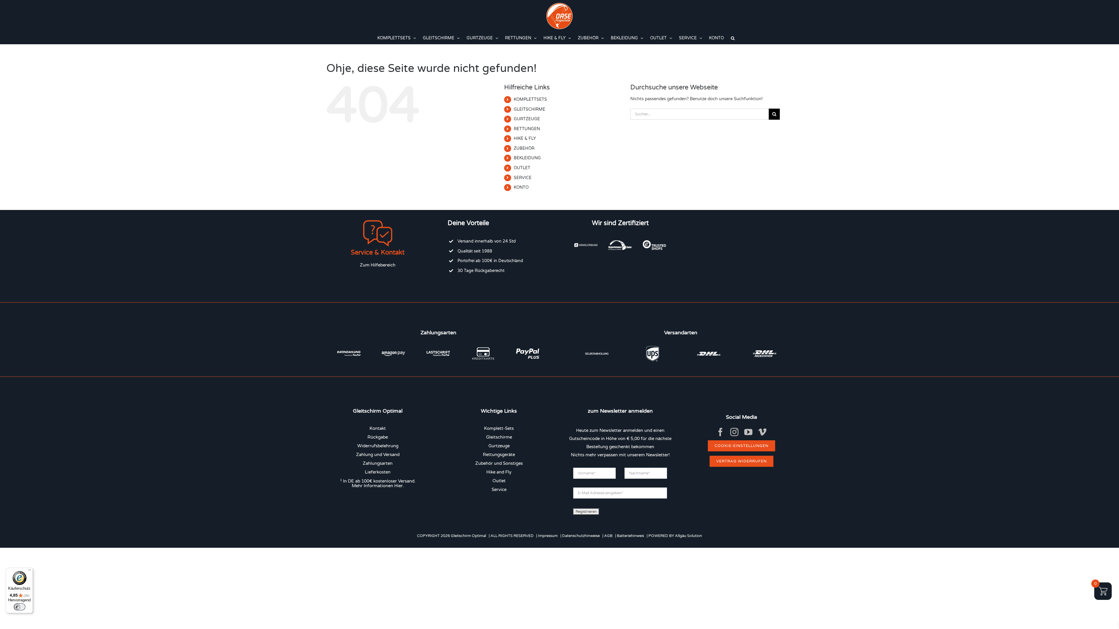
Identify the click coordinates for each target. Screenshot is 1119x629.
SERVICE (523, 177)
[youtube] (748, 432)
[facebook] (720, 432)
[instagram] (734, 432)
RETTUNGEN (527, 128)
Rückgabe (377, 437)
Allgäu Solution (688, 535)
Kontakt (378, 428)
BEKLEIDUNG (527, 158)
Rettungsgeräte (499, 454)
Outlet (499, 480)
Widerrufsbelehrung (377, 445)
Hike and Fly (498, 472)
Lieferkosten (377, 472)
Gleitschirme (499, 437)
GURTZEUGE (527, 118)
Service (499, 489)
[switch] (19, 606)
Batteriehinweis (630, 535)
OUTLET (522, 167)
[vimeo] (762, 432)
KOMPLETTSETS (530, 99)
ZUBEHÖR (524, 148)
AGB (608, 535)
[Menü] (29, 571)
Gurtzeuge (499, 445)
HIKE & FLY (525, 138)
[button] (733, 38)
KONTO (521, 187)
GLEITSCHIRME (529, 109)
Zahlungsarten (378, 463)
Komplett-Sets (499, 428)
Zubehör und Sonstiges (499, 463)
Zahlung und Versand (378, 454)
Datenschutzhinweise (581, 535)
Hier (398, 485)
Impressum (548, 535)
